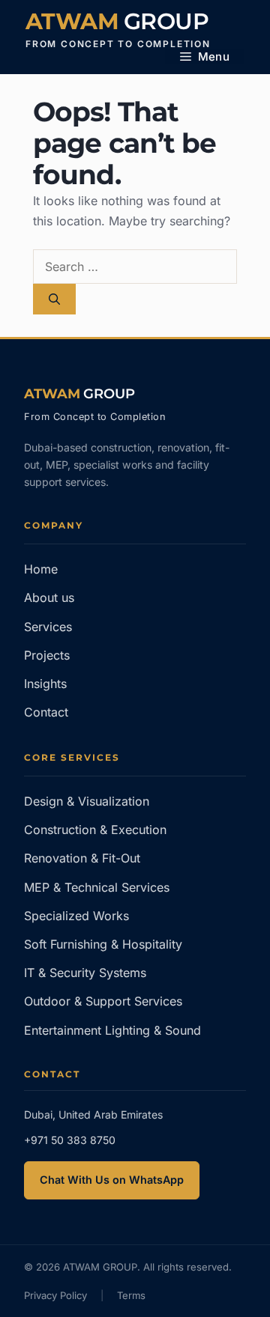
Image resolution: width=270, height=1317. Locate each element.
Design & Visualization (86, 801)
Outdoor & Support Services (103, 1001)
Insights (45, 683)
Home (41, 569)
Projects (47, 655)
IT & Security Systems (85, 972)
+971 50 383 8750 (70, 1140)
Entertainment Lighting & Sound (112, 1030)
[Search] (54, 299)
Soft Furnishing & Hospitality (103, 944)
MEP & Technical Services (97, 887)
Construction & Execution (95, 829)
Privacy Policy (55, 1295)
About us (49, 597)
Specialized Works (76, 915)
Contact (46, 712)
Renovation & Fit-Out (82, 858)
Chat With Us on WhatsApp (112, 1179)
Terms (131, 1295)
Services (48, 626)
